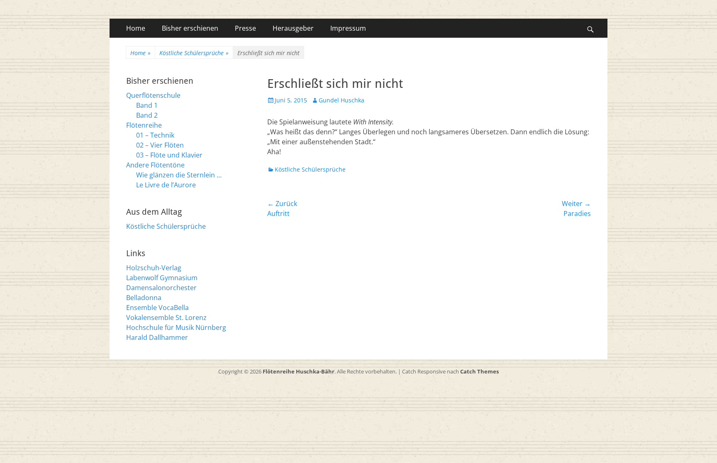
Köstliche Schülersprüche (194, 53)
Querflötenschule (153, 95)
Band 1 (147, 105)
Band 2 (147, 115)
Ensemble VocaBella (157, 307)
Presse (245, 28)
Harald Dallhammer (157, 337)
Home (135, 28)
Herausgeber (293, 28)
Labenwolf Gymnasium (162, 277)
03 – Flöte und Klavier (169, 155)
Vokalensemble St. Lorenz (166, 317)
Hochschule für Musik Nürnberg (176, 327)
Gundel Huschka (341, 100)
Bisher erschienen (190, 28)
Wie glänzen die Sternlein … (179, 174)
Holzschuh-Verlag (153, 267)
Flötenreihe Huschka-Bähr (298, 371)
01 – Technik (155, 135)
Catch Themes (479, 371)
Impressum (348, 28)
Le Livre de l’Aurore (166, 184)
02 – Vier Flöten (160, 145)
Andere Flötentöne (155, 165)
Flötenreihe (144, 125)
